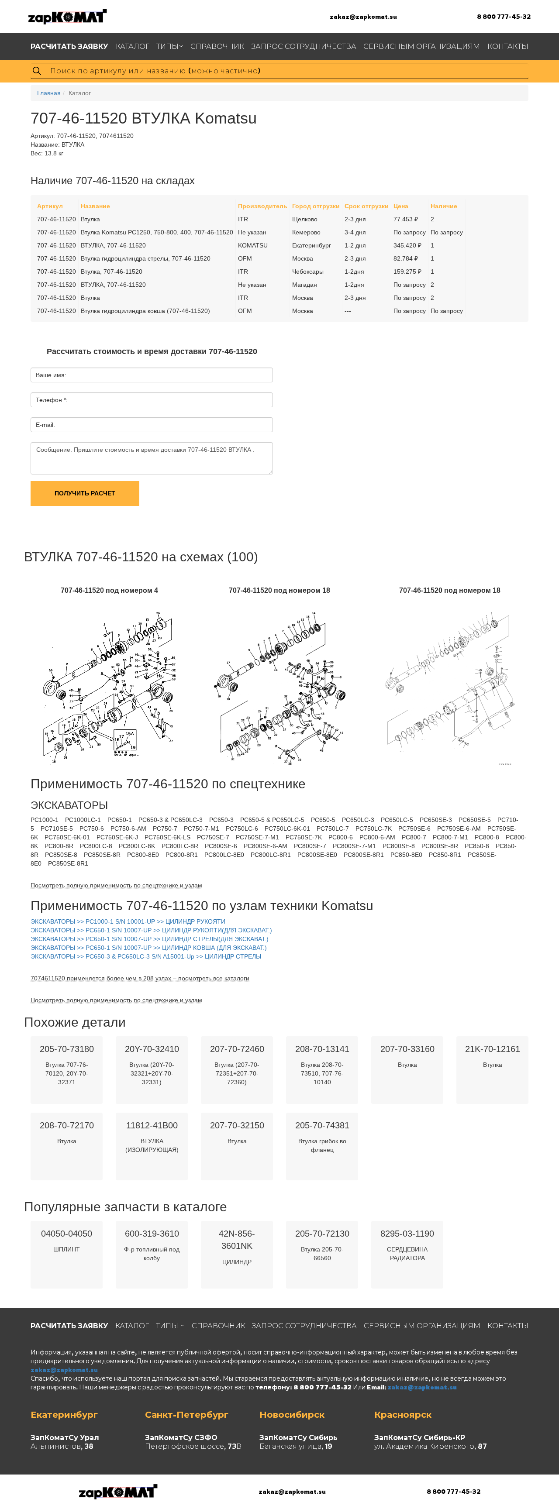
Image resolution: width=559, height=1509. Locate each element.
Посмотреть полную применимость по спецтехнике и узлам (116, 885)
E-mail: (45, 424)
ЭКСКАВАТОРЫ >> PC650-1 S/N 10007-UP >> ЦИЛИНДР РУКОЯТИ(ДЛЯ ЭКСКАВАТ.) (151, 930)
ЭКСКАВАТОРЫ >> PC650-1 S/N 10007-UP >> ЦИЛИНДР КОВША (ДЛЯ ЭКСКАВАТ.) (149, 947)
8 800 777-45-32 (504, 16)
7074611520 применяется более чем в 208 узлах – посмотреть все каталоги (140, 978)
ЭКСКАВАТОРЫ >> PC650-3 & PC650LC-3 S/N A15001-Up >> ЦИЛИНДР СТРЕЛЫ (146, 956)
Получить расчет (85, 493)
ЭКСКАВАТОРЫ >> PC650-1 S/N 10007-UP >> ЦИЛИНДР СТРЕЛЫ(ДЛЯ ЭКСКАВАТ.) (150, 938)
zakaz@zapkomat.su (363, 16)
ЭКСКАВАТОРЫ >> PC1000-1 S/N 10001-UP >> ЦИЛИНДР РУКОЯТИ (128, 921)
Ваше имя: (51, 374)
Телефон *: (52, 399)
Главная (49, 92)
